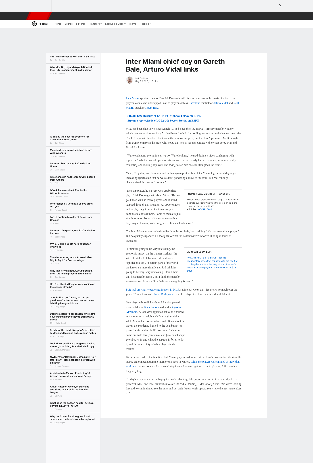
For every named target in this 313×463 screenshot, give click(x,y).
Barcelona (194, 103)
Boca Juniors (151, 307)
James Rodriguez (163, 294)
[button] (271, 16)
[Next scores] (279, 6)
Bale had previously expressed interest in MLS (152, 289)
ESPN (39, 16)
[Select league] (41, 6)
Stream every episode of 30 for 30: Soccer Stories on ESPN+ (164, 120)
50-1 (209, 209)
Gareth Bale (151, 107)
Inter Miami (132, 98)
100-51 (201, 209)
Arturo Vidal (220, 103)
